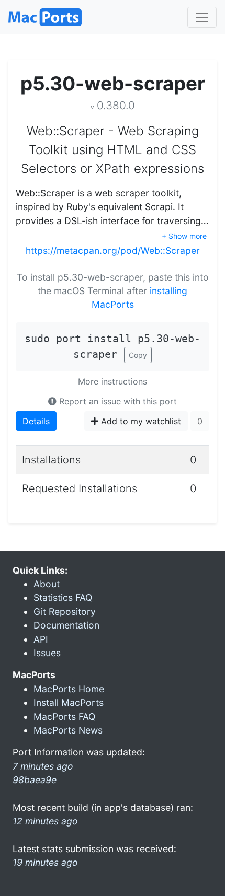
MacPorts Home (68, 688)
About (46, 583)
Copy (138, 355)
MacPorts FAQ (64, 716)
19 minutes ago (45, 862)
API (40, 639)
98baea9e (35, 779)
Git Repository (64, 611)
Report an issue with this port (117, 401)
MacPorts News (68, 730)
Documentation (66, 625)
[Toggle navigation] (202, 17)
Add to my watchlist (139, 421)
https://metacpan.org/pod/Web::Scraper (113, 250)
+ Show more (184, 235)
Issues (47, 652)
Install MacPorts (68, 702)
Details (36, 421)
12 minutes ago (45, 821)
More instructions (112, 381)
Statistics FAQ (62, 597)
